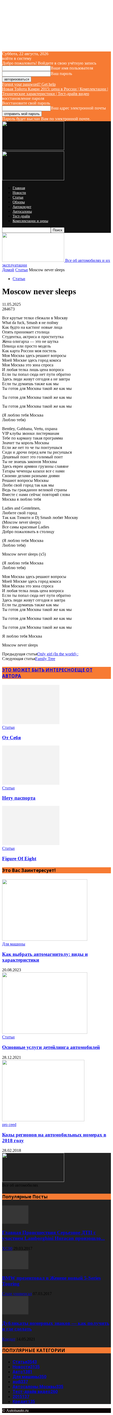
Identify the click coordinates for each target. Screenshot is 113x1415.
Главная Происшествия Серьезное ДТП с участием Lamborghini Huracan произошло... (53, 1235)
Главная (19, 188)
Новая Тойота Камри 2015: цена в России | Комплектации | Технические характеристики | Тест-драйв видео (55, 91)
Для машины (13, 944)
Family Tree (45, 658)
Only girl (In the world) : (57, 654)
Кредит (8, 1339)
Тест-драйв (21, 216)
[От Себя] (30, 722)
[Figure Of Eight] (30, 843)
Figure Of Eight (19, 858)
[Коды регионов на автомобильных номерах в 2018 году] (43, 1120)
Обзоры (19, 202)
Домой (8, 270)
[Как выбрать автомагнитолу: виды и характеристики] (44, 939)
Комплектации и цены (30, 221)
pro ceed (9, 1124)
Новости (19, 193)
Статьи (18, 197)
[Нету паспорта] (30, 783)
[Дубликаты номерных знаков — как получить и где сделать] (15, 1313)
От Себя (11, 737)
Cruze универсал (17, 1293)
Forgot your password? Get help (29, 84)
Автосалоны (22, 211)
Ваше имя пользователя (72, 68)
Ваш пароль (61, 73)
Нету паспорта (18, 798)
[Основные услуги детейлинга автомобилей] (44, 1032)
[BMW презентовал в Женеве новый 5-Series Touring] (15, 1268)
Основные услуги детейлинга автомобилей (51, 1047)
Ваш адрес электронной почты (78, 108)
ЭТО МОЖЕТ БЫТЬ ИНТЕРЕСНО (38, 670)
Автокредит (22, 207)
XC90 (7, 1248)
